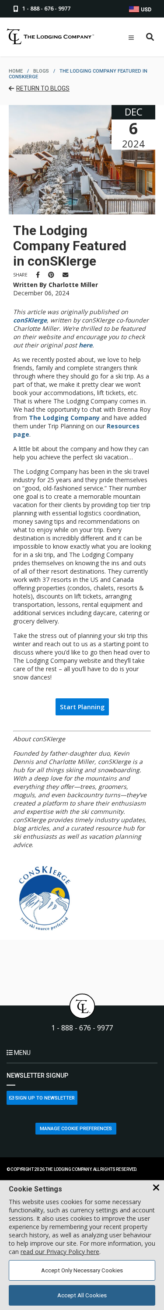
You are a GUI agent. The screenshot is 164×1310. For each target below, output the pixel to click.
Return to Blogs (43, 88)
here (85, 345)
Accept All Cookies (82, 1295)
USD (145, 10)
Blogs (41, 71)
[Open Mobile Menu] (131, 37)
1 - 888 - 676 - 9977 (82, 1028)
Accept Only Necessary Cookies (82, 1270)
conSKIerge (30, 320)
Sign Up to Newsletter (44, 1098)
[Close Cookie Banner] (156, 1188)
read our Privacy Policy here (60, 1251)
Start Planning (82, 707)
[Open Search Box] (150, 37)
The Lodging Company (64, 417)
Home (16, 71)
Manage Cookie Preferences (76, 1128)
